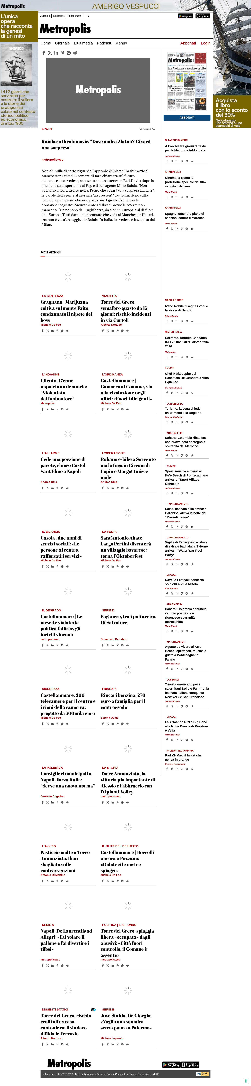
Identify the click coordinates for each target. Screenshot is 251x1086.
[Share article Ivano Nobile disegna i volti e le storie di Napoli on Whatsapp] (187, 321)
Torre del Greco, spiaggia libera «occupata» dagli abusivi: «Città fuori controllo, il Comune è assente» (127, 943)
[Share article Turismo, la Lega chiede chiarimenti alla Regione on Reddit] (192, 422)
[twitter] (50, 53)
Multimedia (83, 43)
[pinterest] (62, 53)
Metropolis (45, 16)
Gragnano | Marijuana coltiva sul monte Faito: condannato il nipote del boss (66, 311)
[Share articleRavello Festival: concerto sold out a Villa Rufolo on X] (172, 593)
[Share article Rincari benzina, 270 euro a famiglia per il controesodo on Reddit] (128, 723)
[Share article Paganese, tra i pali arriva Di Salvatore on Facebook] (103, 645)
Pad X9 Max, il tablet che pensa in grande (183, 757)
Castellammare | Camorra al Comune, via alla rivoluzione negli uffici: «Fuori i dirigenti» (126, 389)
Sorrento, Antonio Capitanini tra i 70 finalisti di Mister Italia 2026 (187, 342)
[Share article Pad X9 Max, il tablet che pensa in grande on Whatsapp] (187, 768)
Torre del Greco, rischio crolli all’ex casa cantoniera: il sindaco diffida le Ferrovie (66, 1024)
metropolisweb (50, 639)
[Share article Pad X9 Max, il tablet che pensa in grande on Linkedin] (177, 768)
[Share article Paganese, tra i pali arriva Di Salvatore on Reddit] (128, 645)
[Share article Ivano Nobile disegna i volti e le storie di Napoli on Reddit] (192, 321)
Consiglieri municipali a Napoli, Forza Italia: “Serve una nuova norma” (68, 779)
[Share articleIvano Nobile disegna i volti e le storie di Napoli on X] (172, 321)
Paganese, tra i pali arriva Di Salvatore (128, 619)
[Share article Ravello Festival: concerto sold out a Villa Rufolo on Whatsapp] (187, 593)
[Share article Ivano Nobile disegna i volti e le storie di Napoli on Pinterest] (182, 321)
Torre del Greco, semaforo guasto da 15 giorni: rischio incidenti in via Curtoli (126, 311)
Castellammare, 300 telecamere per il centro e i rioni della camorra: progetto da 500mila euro (68, 704)
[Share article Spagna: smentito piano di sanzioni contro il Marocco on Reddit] (192, 228)
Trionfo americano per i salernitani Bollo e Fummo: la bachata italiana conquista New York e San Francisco (187, 691)
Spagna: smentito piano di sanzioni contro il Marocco (185, 216)
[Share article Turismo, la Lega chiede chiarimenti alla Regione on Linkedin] (177, 422)
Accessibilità (152, 1074)
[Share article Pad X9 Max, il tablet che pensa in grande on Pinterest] (182, 768)
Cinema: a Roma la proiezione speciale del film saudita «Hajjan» (185, 182)
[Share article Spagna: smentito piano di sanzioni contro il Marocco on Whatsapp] (187, 228)
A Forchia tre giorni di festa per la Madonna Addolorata (185, 148)
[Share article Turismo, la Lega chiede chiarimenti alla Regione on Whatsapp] (187, 422)
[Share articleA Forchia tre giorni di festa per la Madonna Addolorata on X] (172, 161)
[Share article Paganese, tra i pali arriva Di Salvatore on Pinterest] (118, 645)
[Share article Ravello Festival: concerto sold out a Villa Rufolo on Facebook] (167, 593)
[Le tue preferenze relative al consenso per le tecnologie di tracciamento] (246, 1081)
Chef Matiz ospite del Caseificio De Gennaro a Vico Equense (187, 378)
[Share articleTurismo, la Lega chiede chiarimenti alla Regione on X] (172, 422)
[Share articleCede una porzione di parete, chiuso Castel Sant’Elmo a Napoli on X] (48, 487)
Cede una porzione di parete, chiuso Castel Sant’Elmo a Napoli (63, 465)
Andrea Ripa (49, 481)
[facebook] (44, 53)
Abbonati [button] (187, 117)
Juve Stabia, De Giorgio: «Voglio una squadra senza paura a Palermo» (126, 1021)
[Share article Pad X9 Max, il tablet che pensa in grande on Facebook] (167, 768)
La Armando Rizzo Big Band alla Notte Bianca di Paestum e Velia (186, 726)
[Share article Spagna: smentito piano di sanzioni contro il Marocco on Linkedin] (177, 228)
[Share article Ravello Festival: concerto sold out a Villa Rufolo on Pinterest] (182, 593)
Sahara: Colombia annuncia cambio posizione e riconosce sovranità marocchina (185, 615)
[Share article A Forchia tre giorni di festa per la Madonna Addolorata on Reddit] (192, 161)
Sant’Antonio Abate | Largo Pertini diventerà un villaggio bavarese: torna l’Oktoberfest (126, 547)
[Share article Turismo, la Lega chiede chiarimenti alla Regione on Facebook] (167, 422)
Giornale (62, 43)
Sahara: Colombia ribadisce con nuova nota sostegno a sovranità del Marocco (186, 442)
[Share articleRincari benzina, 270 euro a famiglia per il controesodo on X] (108, 723)
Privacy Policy (137, 1074)
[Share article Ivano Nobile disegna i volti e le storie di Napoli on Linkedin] (177, 321)
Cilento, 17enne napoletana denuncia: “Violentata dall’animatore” (64, 389)
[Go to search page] (87, 15)
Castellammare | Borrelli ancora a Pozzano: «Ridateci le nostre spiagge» (127, 861)
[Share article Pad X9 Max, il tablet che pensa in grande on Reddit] (192, 768)
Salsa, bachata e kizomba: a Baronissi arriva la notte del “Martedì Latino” (186, 513)
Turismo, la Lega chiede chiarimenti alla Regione (183, 411)
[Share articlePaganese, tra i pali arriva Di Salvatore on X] (108, 645)
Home (46, 43)
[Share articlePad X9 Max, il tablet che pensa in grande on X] (172, 768)
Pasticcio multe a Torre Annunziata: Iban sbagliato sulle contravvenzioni (65, 861)
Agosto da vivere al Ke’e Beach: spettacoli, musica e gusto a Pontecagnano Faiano (185, 653)
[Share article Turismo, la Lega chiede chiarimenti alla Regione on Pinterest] (182, 422)
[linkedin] (56, 53)
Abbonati (188, 43)
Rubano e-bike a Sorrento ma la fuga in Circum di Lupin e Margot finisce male (128, 468)
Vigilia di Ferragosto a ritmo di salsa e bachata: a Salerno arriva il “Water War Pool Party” (186, 548)
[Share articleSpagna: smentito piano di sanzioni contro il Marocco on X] (172, 228)
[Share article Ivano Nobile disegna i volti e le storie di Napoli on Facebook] (167, 321)
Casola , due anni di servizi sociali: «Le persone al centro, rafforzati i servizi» (61, 547)
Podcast (104, 43)
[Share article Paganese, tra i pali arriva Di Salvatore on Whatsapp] (123, 645)
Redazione (59, 16)
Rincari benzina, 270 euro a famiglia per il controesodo (123, 701)
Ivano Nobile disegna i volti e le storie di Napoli (186, 308)
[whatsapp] (69, 53)
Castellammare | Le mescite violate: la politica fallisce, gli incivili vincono (61, 625)
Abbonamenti (74, 16)
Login (205, 43)
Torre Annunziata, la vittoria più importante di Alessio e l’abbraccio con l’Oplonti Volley (128, 782)
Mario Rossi (171, 192)
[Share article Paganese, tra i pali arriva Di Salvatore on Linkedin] (113, 645)
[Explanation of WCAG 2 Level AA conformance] (202, 1075)
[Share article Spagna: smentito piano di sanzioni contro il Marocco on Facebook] (167, 228)
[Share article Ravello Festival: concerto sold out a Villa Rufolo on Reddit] (192, 593)
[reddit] (75, 53)
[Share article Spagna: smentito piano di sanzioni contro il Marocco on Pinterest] (182, 228)
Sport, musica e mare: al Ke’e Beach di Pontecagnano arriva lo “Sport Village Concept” (186, 477)
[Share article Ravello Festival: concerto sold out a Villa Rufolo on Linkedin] (177, 593)
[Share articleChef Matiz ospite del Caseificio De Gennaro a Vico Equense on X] (172, 392)
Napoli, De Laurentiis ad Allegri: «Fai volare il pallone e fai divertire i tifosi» (66, 940)
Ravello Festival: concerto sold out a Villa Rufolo (184, 582)
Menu (120, 43)
